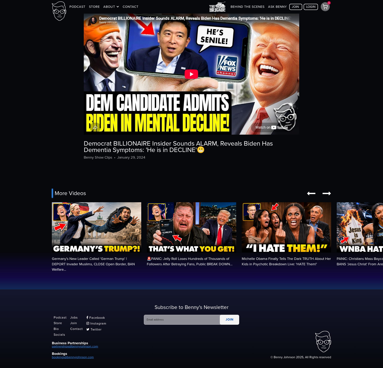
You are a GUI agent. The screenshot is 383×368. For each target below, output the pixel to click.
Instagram (96, 324)
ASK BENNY (277, 7)
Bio (56, 329)
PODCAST (77, 7)
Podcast (60, 318)
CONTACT (130, 7)
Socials (59, 335)
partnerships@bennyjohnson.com (75, 346)
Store (58, 323)
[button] (111, 7)
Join (73, 323)
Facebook (95, 318)
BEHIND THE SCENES (248, 7)
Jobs (74, 318)
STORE (94, 7)
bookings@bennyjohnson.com (73, 357)
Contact (76, 329)
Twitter (94, 329)
